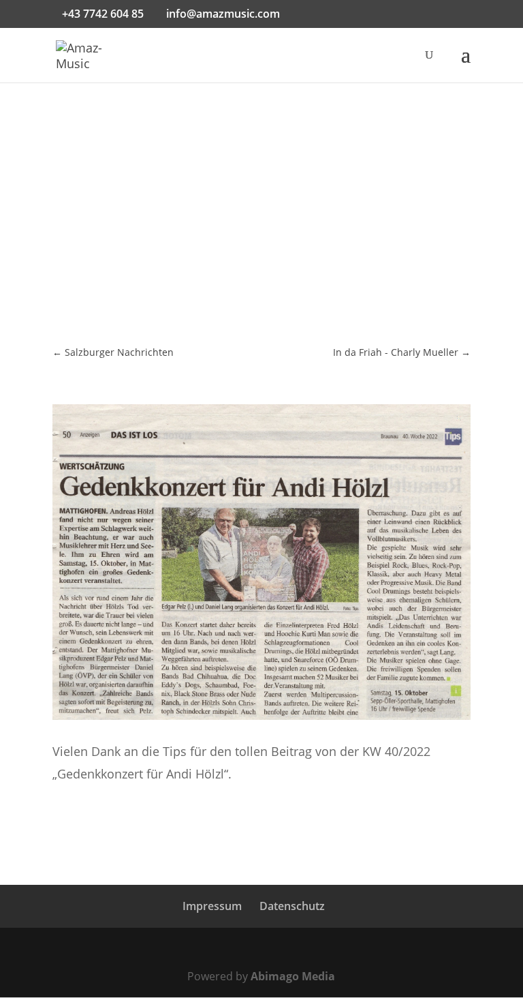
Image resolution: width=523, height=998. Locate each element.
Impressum (212, 905)
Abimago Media (293, 976)
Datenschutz (292, 905)
